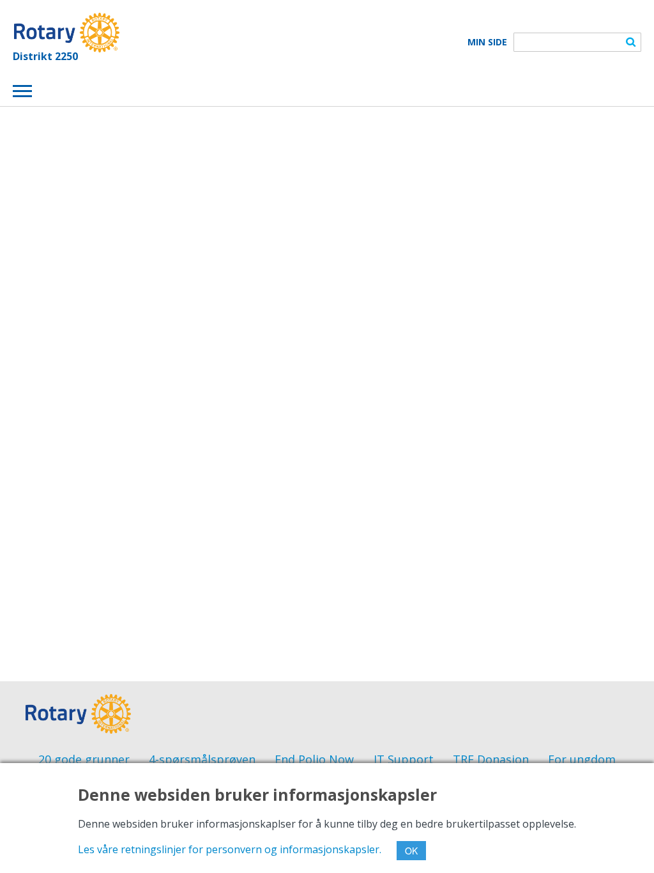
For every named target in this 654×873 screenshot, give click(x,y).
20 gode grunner (84, 759)
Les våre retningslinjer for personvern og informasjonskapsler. (229, 849)
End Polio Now (314, 759)
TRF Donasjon (491, 759)
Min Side (487, 42)
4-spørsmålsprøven (202, 759)
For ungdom (582, 759)
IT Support (404, 759)
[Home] (66, 32)
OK (411, 850)
